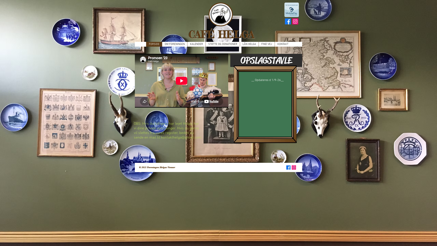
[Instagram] (295, 21)
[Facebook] (288, 21)
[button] (266, 60)
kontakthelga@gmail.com (181, 137)
